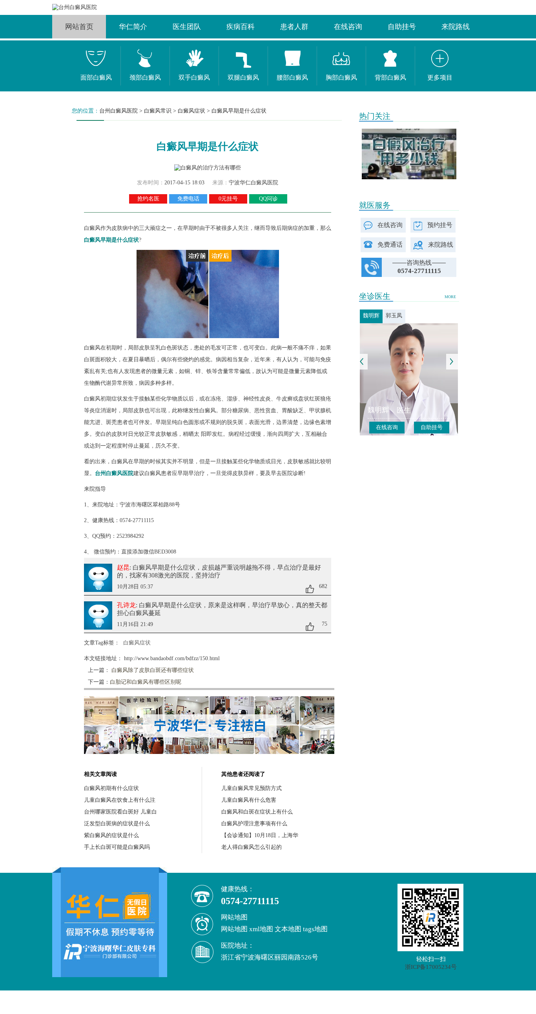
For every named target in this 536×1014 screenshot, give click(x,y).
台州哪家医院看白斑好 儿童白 (120, 812)
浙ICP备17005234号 (431, 967)
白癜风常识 (157, 111)
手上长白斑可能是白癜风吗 (117, 847)
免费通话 (390, 244)
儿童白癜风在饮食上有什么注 (119, 800)
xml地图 (261, 929)
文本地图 (288, 929)
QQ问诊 (268, 199)
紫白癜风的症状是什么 (111, 835)
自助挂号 (402, 27)
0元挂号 (228, 199)
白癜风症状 (191, 111)
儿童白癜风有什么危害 (248, 800)
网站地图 (234, 929)
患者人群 (294, 27)
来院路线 (455, 27)
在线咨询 (348, 27)
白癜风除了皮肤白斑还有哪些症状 (152, 670)
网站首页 (79, 27)
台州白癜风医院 (118, 111)
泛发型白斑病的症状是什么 (117, 823)
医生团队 (187, 27)
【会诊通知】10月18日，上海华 (259, 835)
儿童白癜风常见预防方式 (251, 788)
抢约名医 (148, 199)
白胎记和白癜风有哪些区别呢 (145, 682)
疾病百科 (240, 27)
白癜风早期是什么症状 (238, 111)
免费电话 (188, 199)
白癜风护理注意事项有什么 (254, 823)
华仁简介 (133, 27)
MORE (450, 297)
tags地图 (315, 929)
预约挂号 (439, 225)
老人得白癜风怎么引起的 (251, 847)
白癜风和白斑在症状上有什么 (257, 812)
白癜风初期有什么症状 (111, 788)
